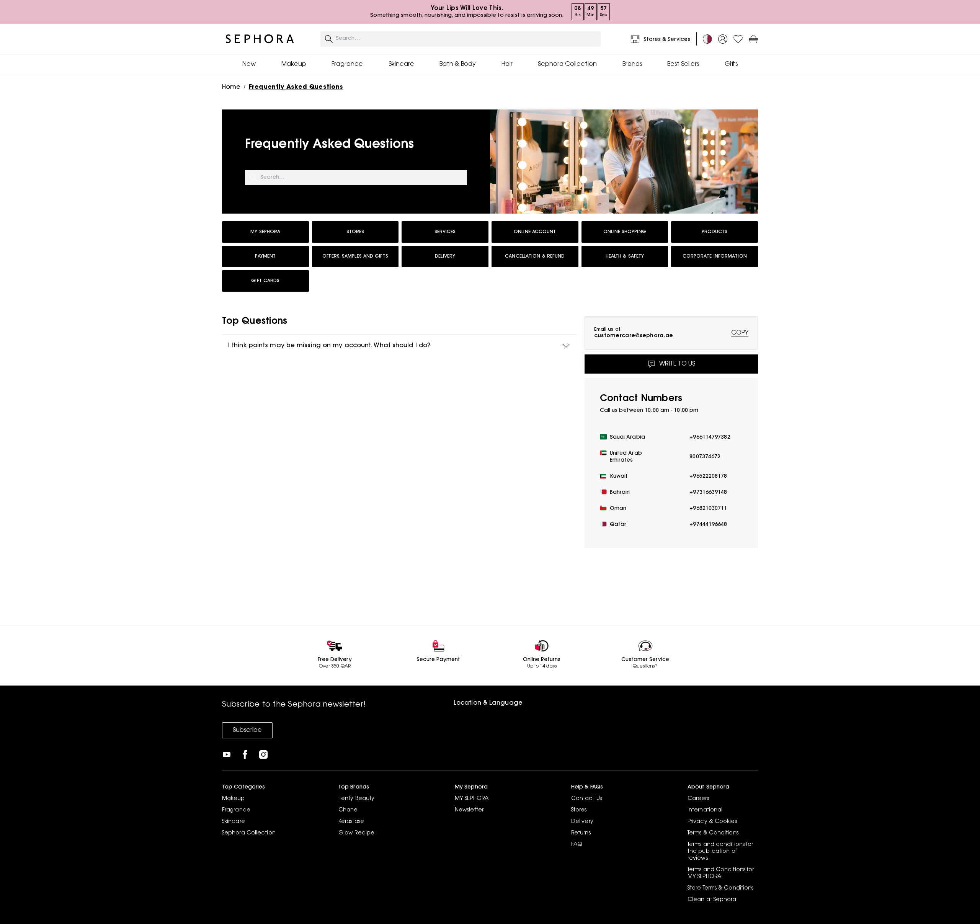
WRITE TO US (677, 364)
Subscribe (247, 730)
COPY (739, 333)
